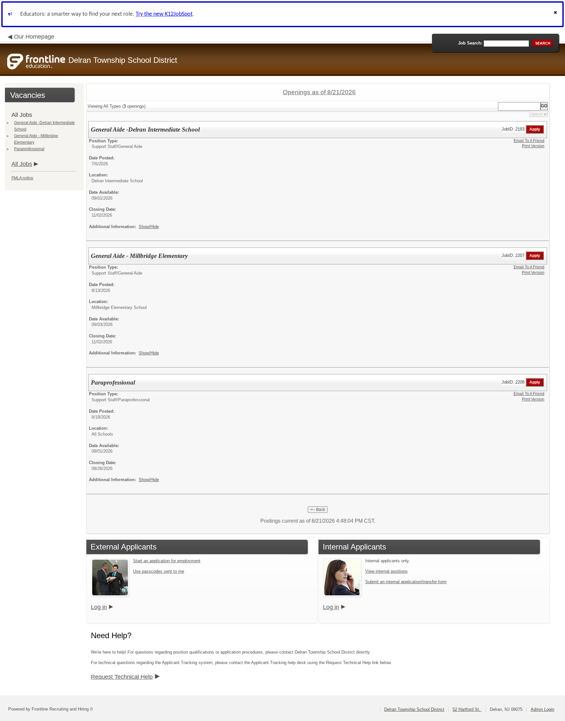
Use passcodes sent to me (158, 571)
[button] (556, 14)
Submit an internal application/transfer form (406, 581)
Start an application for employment (166, 560)
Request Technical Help (122, 677)
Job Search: (470, 43)
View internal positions (386, 571)
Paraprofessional (29, 149)
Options (536, 114)
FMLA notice (22, 178)
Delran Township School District (414, 709)
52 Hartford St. (467, 709)
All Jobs (21, 164)
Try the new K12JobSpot (164, 14)
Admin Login (542, 709)
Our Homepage (34, 36)
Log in (99, 607)
